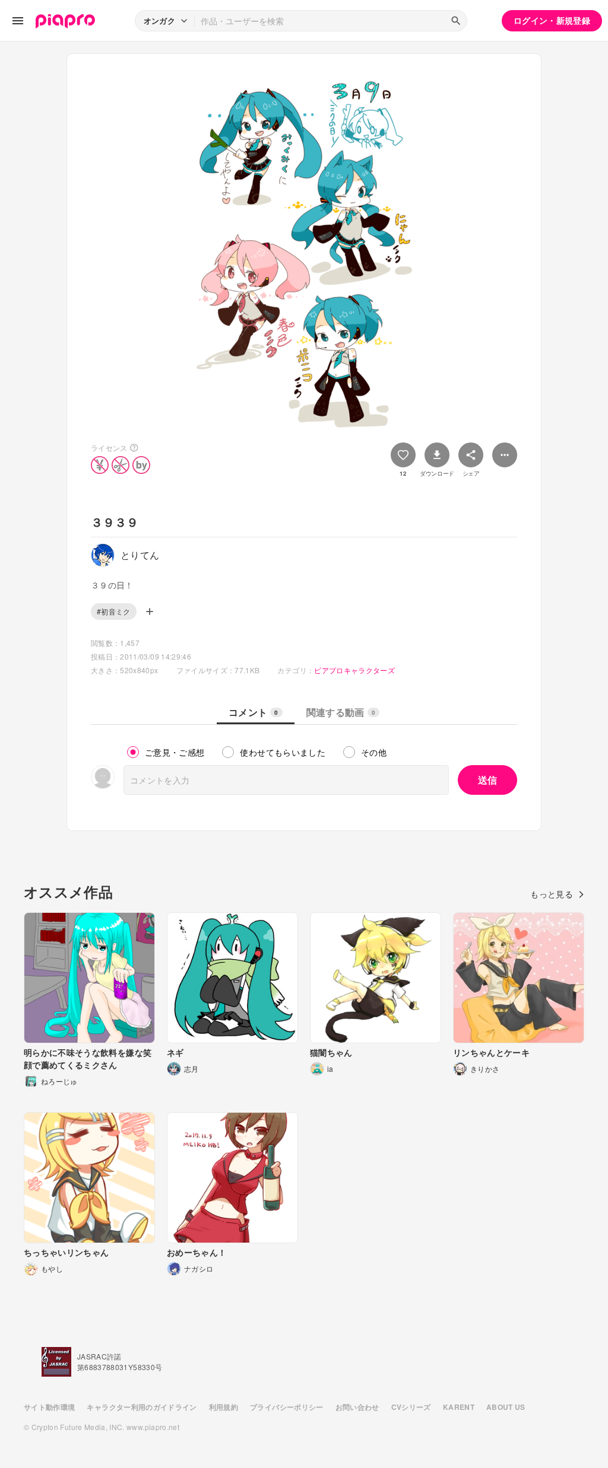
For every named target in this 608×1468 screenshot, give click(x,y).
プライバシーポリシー (287, 1407)
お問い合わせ (357, 1407)
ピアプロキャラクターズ (354, 670)
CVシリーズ (411, 1407)
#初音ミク (114, 611)
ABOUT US (505, 1407)
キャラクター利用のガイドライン (142, 1407)
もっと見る (551, 894)
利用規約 (223, 1407)
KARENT (458, 1407)
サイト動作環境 (49, 1407)
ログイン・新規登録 (552, 20)
